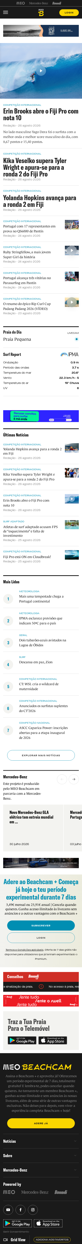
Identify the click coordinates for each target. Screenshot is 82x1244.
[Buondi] (56, 3)
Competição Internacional (22, 105)
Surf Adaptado (13, 521)
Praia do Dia (12, 332)
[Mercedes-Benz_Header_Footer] (38, 3)
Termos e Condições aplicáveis (24, 949)
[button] (62, 779)
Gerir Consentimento (16, 1231)
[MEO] (21, 3)
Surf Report (12, 354)
